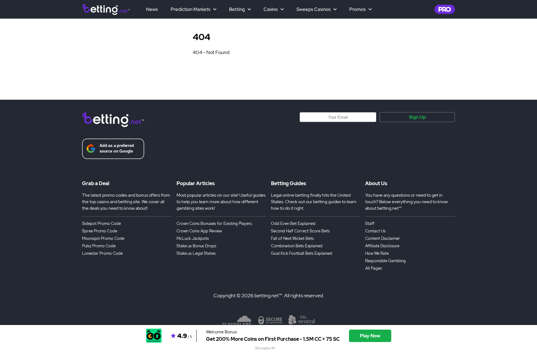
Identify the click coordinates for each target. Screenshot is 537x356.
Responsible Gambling (385, 260)
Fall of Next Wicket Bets (292, 238)
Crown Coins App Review (199, 231)
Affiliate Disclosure (382, 246)
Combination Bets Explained (297, 246)
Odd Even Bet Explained (293, 223)
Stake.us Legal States (196, 253)
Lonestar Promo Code (102, 253)
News (152, 9)
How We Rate (377, 253)
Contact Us (375, 231)
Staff (369, 223)
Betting (237, 9)
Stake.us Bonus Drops (196, 246)
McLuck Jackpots (193, 238)
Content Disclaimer (382, 238)
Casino (271, 9)
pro (444, 9)
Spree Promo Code (99, 231)
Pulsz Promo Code (99, 246)
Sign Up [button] (417, 117)
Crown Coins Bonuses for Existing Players (214, 223)
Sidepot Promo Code (101, 223)
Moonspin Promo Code (103, 238)
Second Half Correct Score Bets (300, 231)
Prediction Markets (190, 9)
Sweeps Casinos (313, 9)
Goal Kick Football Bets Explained (301, 253)
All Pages (373, 268)
